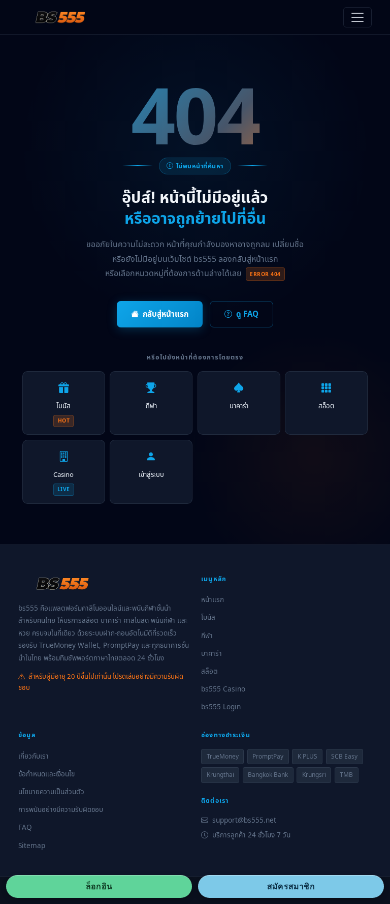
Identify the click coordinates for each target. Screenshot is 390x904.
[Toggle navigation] (357, 17)
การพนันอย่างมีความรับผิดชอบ (60, 809)
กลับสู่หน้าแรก (165, 314)
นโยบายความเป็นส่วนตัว (51, 791)
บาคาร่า (239, 405)
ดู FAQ (247, 314)
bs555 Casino (223, 689)
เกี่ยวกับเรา (33, 756)
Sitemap (31, 845)
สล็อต (326, 405)
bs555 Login (221, 706)
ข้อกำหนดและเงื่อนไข (46, 773)
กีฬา (151, 405)
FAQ (25, 827)
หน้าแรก (212, 599)
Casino (63, 481)
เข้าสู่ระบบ (151, 474)
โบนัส (63, 412)
